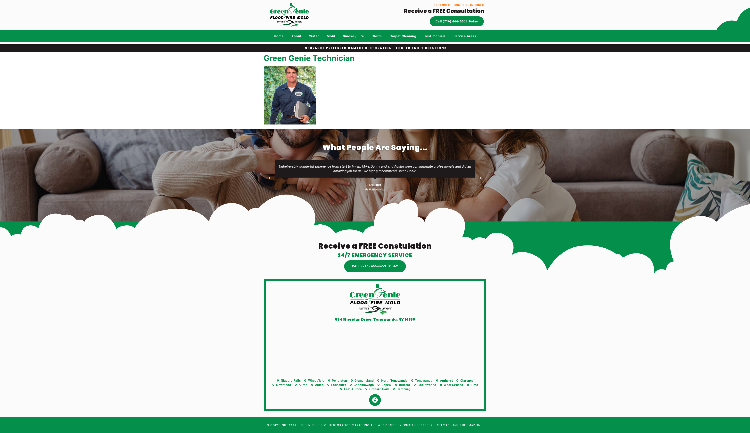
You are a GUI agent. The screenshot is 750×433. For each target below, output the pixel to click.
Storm (377, 36)
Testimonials (435, 36)
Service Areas (465, 36)
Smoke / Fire (353, 36)
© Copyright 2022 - (284, 425)
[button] (269, 178)
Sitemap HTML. (448, 425)
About (296, 36)
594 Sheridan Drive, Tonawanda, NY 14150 (375, 319)
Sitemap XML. (472, 425)
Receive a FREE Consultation (444, 11)
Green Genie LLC (314, 425)
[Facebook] (375, 400)
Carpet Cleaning (403, 36)
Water (314, 36)
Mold (331, 36)
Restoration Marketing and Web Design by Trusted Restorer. (381, 425)
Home (279, 36)
